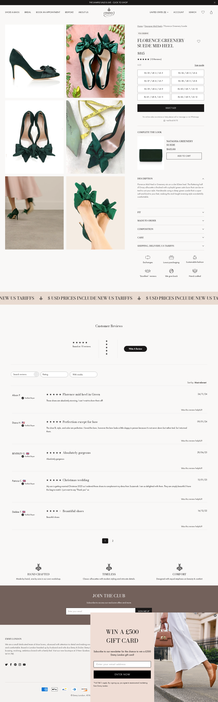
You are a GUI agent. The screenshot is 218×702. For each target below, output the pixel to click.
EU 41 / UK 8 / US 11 (153, 97)
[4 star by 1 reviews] (108, 344)
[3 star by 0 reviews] (108, 347)
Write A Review (135, 348)
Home (140, 26)
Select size (170, 108)
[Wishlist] (203, 12)
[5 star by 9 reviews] (108, 341)
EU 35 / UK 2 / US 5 (153, 73)
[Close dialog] (215, 615)
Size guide (199, 65)
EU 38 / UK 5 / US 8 (187, 81)
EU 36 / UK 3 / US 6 (187, 73)
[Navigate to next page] (120, 540)
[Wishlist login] (198, 41)
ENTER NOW (122, 674)
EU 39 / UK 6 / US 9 (153, 89)
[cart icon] (211, 12)
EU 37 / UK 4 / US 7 (153, 81)
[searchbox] (22, 374)
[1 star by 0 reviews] (108, 354)
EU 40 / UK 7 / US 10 (188, 89)
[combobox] (54, 374)
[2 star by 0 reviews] (108, 351)
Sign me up (143, 611)
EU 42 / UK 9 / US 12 (187, 97)
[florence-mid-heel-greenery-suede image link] (34, 61)
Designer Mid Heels (153, 26)
